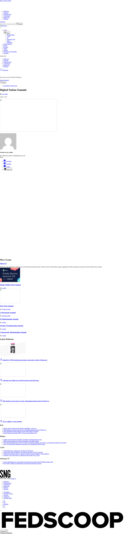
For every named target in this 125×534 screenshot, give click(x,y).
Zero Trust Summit (6, 306)
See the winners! (4, 80)
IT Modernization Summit (9, 319)
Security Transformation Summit (11, 326)
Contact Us (6, 496)
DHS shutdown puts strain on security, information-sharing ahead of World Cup (25, 401)
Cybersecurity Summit (8, 312)
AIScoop (5, 13)
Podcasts (5, 47)
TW (4, 502)
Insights (5, 50)
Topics (5, 30)
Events (5, 45)
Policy (8, 41)
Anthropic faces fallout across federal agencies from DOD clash (20, 380)
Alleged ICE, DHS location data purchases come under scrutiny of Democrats (24, 360)
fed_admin (5, 94)
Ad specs (5, 495)
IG (4, 505)
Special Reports (7, 44)
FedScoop (6, 11)
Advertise (2, 22)
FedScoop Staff (6, 309)
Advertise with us (8, 493)
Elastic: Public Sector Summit (10, 285)
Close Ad (3, 531)
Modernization (11, 35)
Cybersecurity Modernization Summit (13, 332)
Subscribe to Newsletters (10, 51)
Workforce (9, 42)
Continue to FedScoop (6, 533)
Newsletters (6, 492)
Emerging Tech (11, 39)
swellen (4, 288)
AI (7, 38)
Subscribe (5, 70)
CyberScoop (6, 16)
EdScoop (5, 19)
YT (4, 507)
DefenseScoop (7, 14)
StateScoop (6, 17)
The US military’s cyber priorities (12, 421)
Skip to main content (5, 0)
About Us (3, 263)
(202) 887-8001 (7, 498)
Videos (5, 48)
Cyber (8, 36)
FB (4, 501)
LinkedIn (5, 504)
